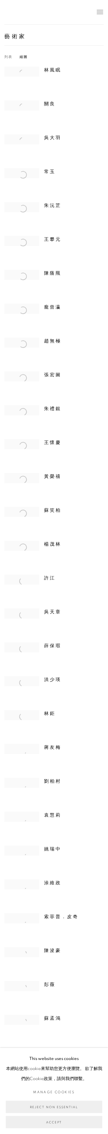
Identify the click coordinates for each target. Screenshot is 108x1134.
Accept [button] (54, 1122)
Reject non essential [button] (54, 1107)
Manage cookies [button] (54, 1092)
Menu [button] (99, 12)
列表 (8, 57)
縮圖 (24, 57)
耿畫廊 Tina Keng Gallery (13, 12)
